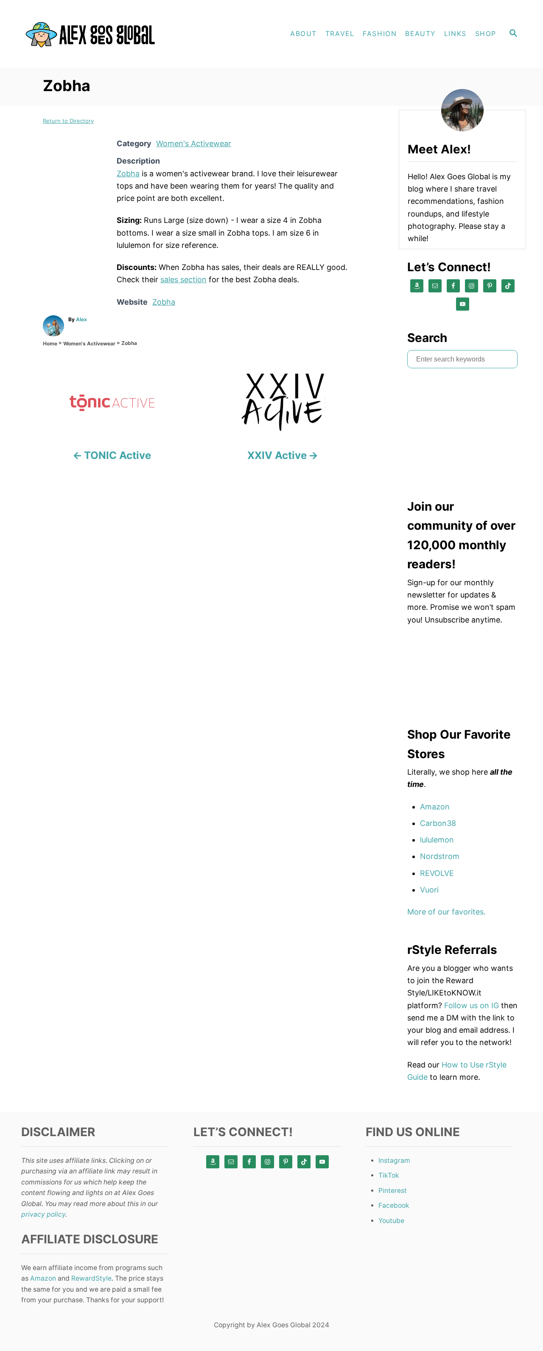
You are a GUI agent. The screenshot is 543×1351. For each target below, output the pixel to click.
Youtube (391, 1221)
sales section (183, 279)
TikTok (388, 1175)
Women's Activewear (193, 143)
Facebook (393, 1205)
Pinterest (392, 1191)
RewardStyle (91, 1278)
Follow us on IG (471, 1005)
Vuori (429, 889)
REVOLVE (437, 873)
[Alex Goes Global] (93, 34)
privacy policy (43, 1214)
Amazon (435, 806)
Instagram (394, 1160)
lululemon (437, 839)
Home (50, 343)
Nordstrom (439, 856)
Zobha (128, 173)
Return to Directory (68, 120)
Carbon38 (438, 823)
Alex (81, 319)
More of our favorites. (446, 911)
